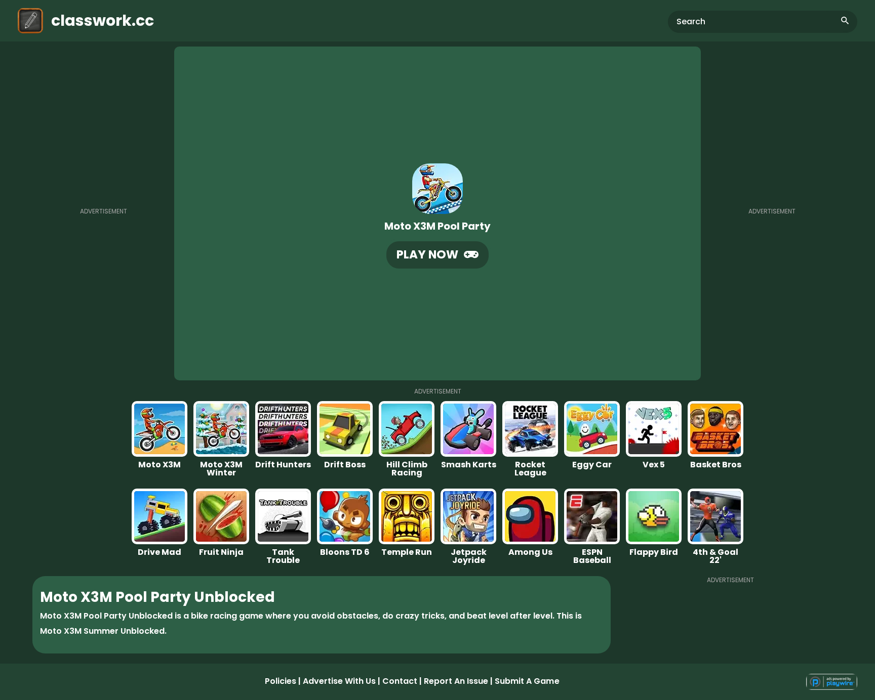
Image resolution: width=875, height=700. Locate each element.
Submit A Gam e (527, 681)
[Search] (845, 22)
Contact (399, 681)
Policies (280, 681)
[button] (437, 255)
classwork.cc (102, 20)
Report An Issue (456, 681)
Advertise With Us (339, 681)
